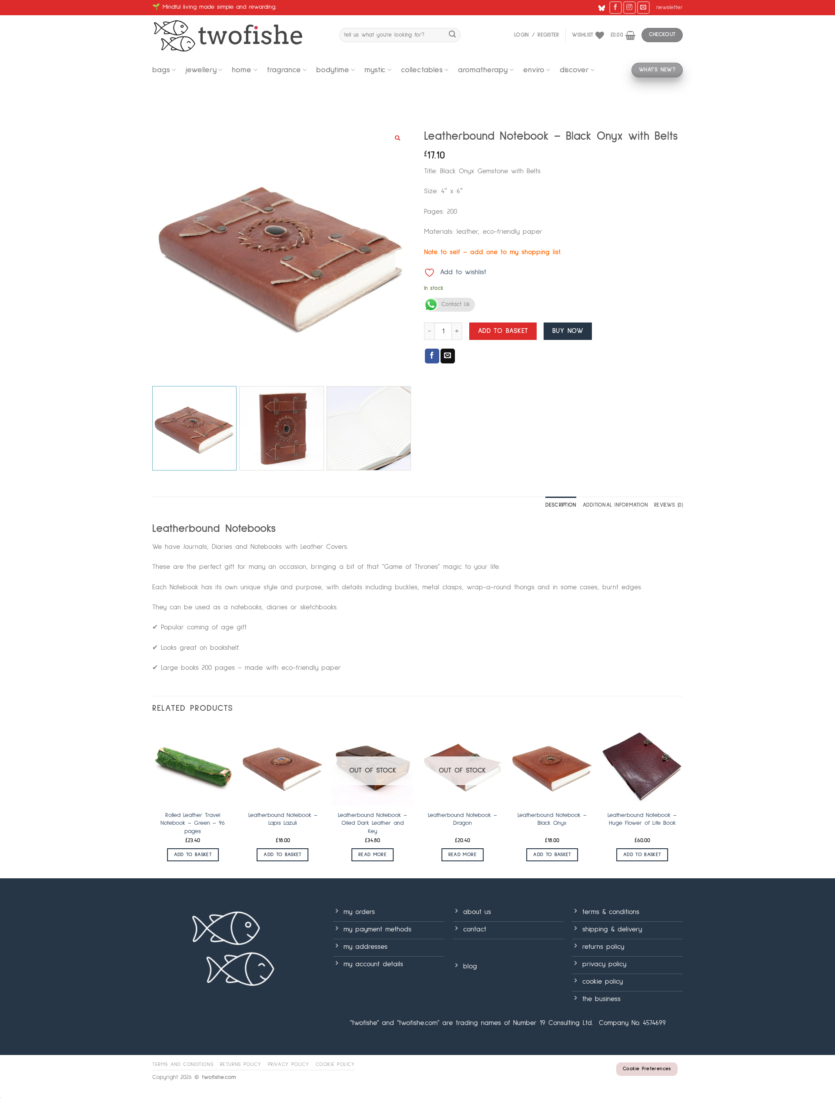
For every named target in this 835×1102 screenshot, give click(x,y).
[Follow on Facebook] (615, 7)
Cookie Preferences (647, 1069)
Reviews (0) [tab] (668, 505)
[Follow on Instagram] (629, 7)
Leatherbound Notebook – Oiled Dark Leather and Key (372, 823)
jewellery (201, 70)
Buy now (567, 331)
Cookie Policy (335, 1064)
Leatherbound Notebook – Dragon (462, 819)
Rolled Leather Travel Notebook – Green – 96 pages (192, 823)
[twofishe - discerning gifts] (239, 35)
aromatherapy (483, 70)
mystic (375, 70)
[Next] (682, 800)
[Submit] (452, 35)
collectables (422, 70)
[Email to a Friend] (448, 356)
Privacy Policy (288, 1064)
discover (574, 70)
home (241, 70)
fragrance (284, 70)
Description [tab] (561, 505)
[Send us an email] (643, 7)
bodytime (332, 70)
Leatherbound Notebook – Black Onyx (552, 819)
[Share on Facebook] (432, 356)
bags (161, 70)
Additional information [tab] (615, 505)
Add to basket (503, 331)
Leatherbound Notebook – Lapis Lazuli (282, 819)
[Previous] (152, 800)
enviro (533, 70)
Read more (372, 854)
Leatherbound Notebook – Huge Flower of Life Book (642, 819)
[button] (669, 7)
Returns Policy (240, 1064)
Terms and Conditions (182, 1064)
